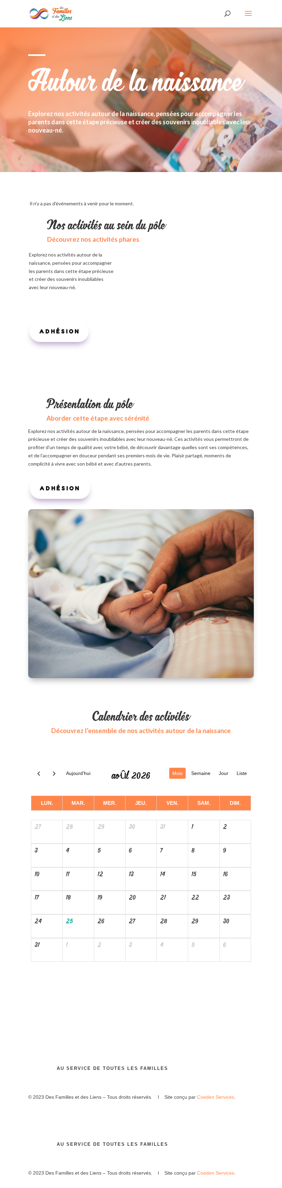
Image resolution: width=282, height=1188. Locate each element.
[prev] (38, 773)
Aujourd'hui (78, 773)
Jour (223, 773)
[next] (54, 773)
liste (242, 773)
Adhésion (59, 331)
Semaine (200, 773)
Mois (177, 773)
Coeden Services (215, 1097)
